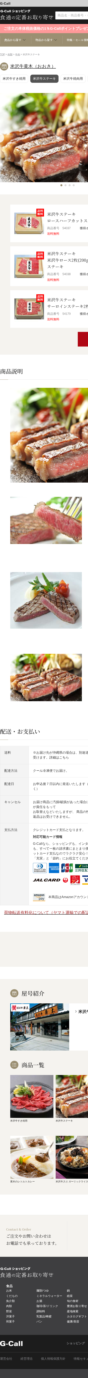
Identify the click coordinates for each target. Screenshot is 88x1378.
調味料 (40, 1311)
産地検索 (72, 1311)
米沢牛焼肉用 (73, 78)
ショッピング (76, 1343)
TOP (2, 54)
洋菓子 (10, 1316)
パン (39, 1321)
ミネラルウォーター (49, 1295)
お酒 (39, 1301)
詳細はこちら (59, 757)
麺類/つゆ (42, 1290)
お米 (9, 1290)
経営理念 (26, 1358)
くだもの (12, 1295)
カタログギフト (77, 1316)
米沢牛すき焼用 (14, 78)
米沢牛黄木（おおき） (33, 66)
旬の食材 (72, 1301)
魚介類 (10, 1301)
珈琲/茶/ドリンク (47, 1306)
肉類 (10, 54)
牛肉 (17, 54)
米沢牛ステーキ (44, 78)
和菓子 (10, 1321)
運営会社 (6, 1358)
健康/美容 (73, 1321)
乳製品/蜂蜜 (44, 1316)
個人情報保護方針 (53, 1358)
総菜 (70, 1295)
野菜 (9, 1311)
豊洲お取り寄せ (77, 1306)
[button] (61, 185)
